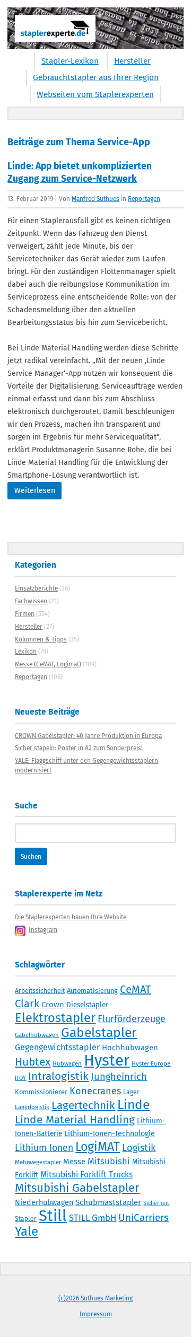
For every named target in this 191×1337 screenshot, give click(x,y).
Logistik (138, 1148)
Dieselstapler (87, 1005)
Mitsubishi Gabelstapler (77, 1188)
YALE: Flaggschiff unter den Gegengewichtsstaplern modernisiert (86, 765)
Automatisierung (92, 991)
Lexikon (26, 651)
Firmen (24, 614)
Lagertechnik (83, 1105)
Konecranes (95, 1091)
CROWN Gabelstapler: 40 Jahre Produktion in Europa (88, 736)
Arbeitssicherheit (40, 991)
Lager (131, 1092)
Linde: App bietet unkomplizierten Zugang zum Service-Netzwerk (79, 172)
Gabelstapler (99, 1033)
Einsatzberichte (36, 588)
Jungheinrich (119, 1077)
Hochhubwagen (130, 1047)
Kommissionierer (41, 1092)
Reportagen (144, 199)
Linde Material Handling (75, 1120)
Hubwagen (67, 1063)
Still (53, 1216)
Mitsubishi (109, 1161)
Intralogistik (58, 1076)
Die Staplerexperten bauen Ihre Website (70, 917)
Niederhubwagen (44, 1202)
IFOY (20, 1078)
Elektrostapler (55, 1017)
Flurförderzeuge (132, 1019)
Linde (133, 1104)
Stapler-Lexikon (70, 61)
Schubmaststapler (108, 1202)
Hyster (106, 1060)
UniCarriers (143, 1217)
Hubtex (32, 1062)
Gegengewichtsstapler (57, 1047)
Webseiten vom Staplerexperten (95, 94)
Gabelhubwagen (37, 1035)
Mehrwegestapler (38, 1162)
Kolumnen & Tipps (41, 639)
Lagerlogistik (32, 1107)
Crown (52, 1004)
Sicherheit (156, 1203)
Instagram (43, 930)
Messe (74, 1161)
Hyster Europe (151, 1063)
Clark (27, 1003)
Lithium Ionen (44, 1148)
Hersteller (132, 61)
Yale (26, 1231)
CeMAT (135, 989)
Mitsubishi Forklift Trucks (86, 1174)
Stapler (26, 1218)
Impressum (96, 1314)
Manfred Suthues (95, 199)
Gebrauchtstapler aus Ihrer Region (96, 77)
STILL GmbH (92, 1217)
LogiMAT (97, 1146)
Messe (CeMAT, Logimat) (48, 664)
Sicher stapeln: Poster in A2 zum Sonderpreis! (79, 748)
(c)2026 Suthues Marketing (95, 1298)
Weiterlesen (34, 490)
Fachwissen (31, 601)
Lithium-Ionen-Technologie (109, 1133)
